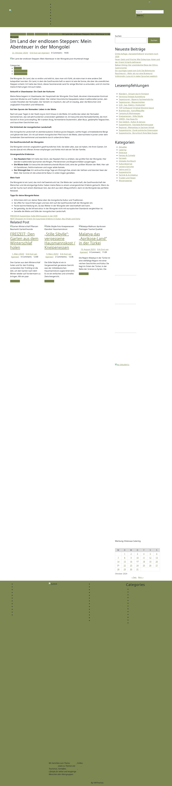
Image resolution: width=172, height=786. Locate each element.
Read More (15, 281)
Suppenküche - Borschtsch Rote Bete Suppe (138, 133)
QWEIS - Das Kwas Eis (128, 119)
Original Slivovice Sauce (24, 589)
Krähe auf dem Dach (100, 603)
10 (137, 557)
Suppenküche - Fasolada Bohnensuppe (136, 124)
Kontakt (56, 24)
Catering (122, 150)
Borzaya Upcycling (99, 606)
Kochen (73, 763)
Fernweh (30, 34)
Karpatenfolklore (98, 595)
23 (131, 565)
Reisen (78, 766)
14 (118, 561)
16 (131, 561)
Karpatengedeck (21, 586)
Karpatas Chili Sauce (100, 592)
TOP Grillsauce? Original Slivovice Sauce (136, 108)
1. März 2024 (17, 254)
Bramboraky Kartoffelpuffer (103, 584)
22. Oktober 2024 (19, 53)
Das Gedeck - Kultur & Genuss (132, 122)
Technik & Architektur (128, 175)
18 (144, 561)
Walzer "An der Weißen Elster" (27, 606)
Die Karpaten (58, 7)
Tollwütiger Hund (98, 600)
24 (137, 565)
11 (144, 557)
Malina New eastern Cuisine (103, 598)
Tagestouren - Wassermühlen (132, 102)
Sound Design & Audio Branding (105, 609)
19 (150, 561)
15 (125, 561)
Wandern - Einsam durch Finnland (134, 93)
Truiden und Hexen (127, 178)
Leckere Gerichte (126, 166)
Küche (55, 18)
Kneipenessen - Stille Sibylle (131, 116)
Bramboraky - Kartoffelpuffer (132, 110)
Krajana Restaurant (22, 609)
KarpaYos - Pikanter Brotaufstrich (106, 589)
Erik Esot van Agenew (39, 53)
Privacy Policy (20, 615)
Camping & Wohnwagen (129, 113)
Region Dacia (58, 12)
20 (157, 561)
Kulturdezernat (41, 34)
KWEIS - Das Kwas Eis (23, 603)
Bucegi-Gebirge (59, 10)
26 (150, 565)
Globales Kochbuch (127, 161)
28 (118, 569)
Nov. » (140, 577)
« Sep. (134, 577)
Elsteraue (123, 152)
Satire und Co (125, 169)
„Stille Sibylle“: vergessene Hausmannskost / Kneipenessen (59, 240)
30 (131, 569)
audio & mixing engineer (102, 617)
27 (157, 565)
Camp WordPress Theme (80, 782)
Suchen (118, 36)
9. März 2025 (52, 254)
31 (137, 569)
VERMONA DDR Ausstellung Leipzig (29, 584)
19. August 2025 (88, 249)
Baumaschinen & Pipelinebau (104, 612)
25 (144, 565)
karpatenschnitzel (17, 16)
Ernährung (53, 766)
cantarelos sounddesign (102, 620)
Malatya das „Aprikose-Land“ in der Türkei (93, 238)
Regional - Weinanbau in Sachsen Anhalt (136, 127)
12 (150, 557)
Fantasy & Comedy (127, 155)
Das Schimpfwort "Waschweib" (105, 586)
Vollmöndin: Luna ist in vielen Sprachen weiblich (136, 76)
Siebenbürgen (58, 21)
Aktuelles (123, 147)
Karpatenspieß (20, 592)
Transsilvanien (59, 15)
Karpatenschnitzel (61, 4)
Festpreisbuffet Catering (24, 600)
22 (125, 565)
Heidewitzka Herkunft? (101, 615)
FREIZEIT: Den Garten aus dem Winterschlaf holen (24, 240)
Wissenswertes (55, 34)
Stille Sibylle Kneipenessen (25, 598)
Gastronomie (72, 768)
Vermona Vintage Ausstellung (132, 96)
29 (125, 569)
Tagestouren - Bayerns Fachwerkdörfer (136, 99)
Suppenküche (125, 172)
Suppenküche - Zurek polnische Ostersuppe (138, 130)
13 (157, 557)
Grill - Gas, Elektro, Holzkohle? (132, 105)
